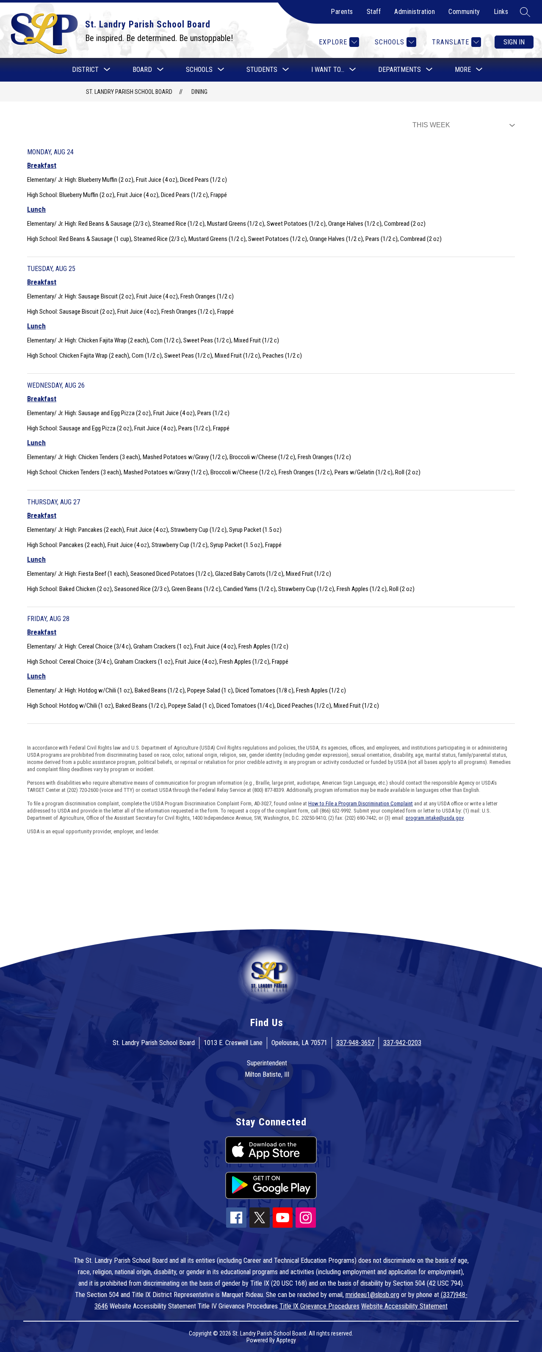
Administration (414, 12)
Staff (374, 12)
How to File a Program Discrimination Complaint (360, 803)
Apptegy (286, 1340)
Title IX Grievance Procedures (319, 1306)
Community (464, 12)
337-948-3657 (355, 1043)
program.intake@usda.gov (435, 818)
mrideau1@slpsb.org (372, 1295)
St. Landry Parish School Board (129, 91)
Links (501, 12)
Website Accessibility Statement (404, 1306)
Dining (199, 91)
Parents (342, 12)
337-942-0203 (402, 1043)
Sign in (514, 42)
